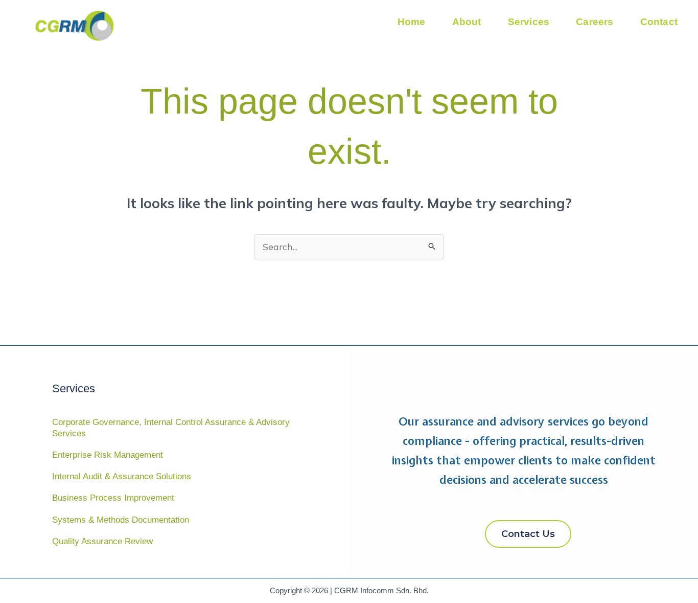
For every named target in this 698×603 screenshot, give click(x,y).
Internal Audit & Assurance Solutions (121, 476)
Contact (659, 21)
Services (529, 21)
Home (412, 21)
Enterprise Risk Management (107, 455)
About (466, 21)
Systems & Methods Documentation (120, 520)
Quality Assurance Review (102, 541)
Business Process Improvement (113, 498)
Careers (594, 21)
